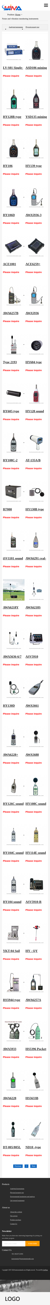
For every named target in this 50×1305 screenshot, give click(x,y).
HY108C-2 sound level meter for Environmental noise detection (13, 461)
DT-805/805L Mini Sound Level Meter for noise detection (12, 1148)
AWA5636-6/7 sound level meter (12, 658)
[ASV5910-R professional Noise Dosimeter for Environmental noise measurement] (36, 884)
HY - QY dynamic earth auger (35, 952)
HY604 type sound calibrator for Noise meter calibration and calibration (35, 363)
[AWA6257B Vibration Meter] (14, 295)
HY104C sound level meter (13, 854)
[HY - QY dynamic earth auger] (36, 933)
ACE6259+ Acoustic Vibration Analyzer (32, 265)
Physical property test (32, 27)
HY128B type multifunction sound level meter (12, 118)
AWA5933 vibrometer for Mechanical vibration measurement (13, 1050)
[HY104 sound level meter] (14, 884)
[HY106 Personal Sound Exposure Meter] (14, 148)
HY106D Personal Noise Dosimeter (13, 216)
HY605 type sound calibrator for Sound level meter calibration (12, 412)
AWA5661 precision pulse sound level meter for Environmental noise (35, 707)
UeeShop (45, 1270)
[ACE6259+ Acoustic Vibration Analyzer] (36, 246)
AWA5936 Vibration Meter (32, 314)
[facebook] (27, 1273)
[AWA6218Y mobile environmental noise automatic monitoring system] (14, 589)
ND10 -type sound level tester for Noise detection (35, 1148)
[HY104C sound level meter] (14, 835)
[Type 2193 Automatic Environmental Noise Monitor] (14, 344)
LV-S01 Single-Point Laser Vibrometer (13, 69)
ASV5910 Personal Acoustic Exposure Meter (31, 658)
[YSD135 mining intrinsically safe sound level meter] (36, 99)
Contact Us (13, 1224)
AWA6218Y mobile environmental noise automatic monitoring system (13, 609)
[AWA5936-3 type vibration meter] (36, 197)
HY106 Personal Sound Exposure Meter (13, 167)
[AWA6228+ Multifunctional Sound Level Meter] (14, 737)
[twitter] (31, 1273)
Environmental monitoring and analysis (22, 1197)
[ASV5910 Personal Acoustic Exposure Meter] (36, 639)
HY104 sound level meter (12, 903)
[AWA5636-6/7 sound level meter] (14, 639)
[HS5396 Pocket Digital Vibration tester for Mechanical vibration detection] (36, 1031)
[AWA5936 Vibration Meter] (36, 295)
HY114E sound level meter (35, 854)
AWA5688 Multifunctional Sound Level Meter (36, 756)
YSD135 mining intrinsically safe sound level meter (36, 118)
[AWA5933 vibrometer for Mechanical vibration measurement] (14, 1031)
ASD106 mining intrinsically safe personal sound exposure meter (36, 69)
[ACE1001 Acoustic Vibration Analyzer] (14, 246)
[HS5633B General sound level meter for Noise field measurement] (36, 1080)
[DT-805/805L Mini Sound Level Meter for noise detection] (14, 1129)
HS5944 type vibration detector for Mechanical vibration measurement (12, 1001)
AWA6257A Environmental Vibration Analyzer (35, 1001)
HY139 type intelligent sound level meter (33, 167)
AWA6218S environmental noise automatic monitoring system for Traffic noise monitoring (36, 609)
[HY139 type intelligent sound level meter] (36, 148)
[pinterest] (40, 1273)
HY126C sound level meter (13, 805)
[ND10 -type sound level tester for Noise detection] (36, 1129)
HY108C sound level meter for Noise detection (35, 805)
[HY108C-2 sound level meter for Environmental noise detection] (14, 442)
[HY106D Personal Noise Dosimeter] (14, 197)
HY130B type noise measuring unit (35, 511)
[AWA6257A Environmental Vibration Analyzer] (36, 982)
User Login (34, 5)
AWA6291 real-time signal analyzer (35, 560)
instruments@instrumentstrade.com (22, 1259)
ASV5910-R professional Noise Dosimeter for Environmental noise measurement (35, 903)
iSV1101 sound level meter (13, 560)
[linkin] (36, 1273)
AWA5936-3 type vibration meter (35, 216)
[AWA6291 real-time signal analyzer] (36, 540)
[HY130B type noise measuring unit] (36, 491)
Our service (13, 1216)
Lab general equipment (17, 1200)
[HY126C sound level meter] (14, 786)
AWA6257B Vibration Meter (10, 314)
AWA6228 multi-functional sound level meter (10, 1099)
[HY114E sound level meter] (36, 835)
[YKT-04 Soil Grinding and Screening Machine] (14, 933)
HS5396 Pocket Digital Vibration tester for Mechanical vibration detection (35, 1050)
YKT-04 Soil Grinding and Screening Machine (12, 952)
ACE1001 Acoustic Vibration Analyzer (9, 265)
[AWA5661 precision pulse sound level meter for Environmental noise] (36, 688)
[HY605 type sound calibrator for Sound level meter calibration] (14, 393)
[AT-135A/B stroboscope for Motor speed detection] (36, 442)
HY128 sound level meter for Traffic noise (35, 412)
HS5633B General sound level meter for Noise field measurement (35, 1099)
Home (17, 14)
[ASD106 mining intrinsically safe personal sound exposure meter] (36, 50)
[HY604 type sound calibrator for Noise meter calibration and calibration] (36, 344)
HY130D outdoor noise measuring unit (13, 707)
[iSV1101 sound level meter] (14, 540)
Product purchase (15, 1220)
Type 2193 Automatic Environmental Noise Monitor (13, 363)
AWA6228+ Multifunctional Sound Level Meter (14, 756)
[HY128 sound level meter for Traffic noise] (36, 393)
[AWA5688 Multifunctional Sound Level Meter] (36, 737)
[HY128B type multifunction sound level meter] (14, 99)
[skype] (45, 1273)
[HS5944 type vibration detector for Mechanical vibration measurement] (14, 982)
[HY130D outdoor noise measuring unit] (14, 688)
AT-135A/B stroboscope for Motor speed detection (36, 461)
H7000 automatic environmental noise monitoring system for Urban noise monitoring (13, 511)
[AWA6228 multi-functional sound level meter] (14, 1080)
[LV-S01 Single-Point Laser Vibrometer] (14, 50)
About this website (16, 1212)
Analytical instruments (16, 27)
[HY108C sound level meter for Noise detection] (36, 786)
